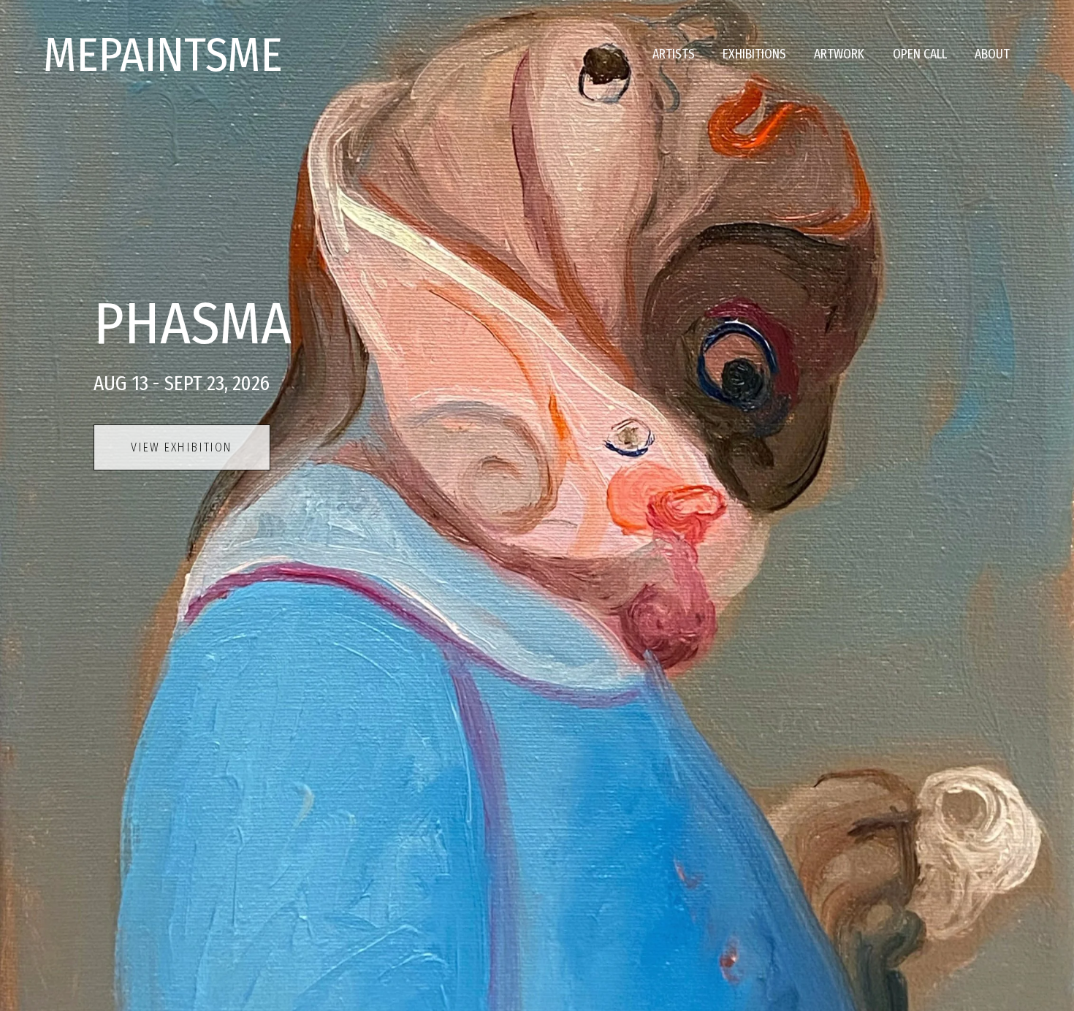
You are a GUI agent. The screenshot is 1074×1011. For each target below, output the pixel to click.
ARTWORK (839, 54)
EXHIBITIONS (754, 54)
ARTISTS (673, 54)
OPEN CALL (920, 54)
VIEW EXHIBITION (181, 447)
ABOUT (992, 54)
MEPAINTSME (163, 55)
